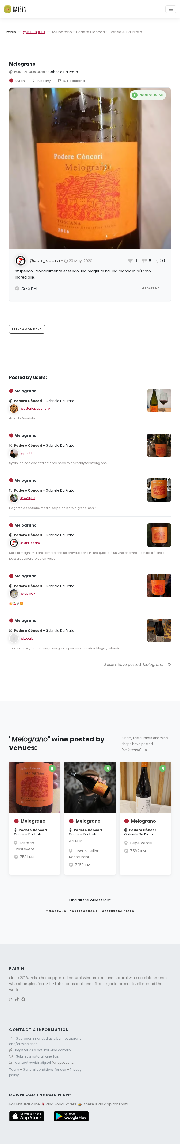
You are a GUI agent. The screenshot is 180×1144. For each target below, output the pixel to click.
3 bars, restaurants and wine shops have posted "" (145, 744)
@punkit (26, 453)
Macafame (151, 288)
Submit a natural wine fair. (37, 1056)
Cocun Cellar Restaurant (84, 854)
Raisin (11, 32)
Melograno (33, 821)
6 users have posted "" (134, 664)
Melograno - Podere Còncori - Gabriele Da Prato (90, 911)
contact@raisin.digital (33, 1062)
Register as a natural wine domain (43, 1050)
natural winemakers (87, 978)
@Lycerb (27, 638)
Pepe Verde (141, 843)
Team (14, 1069)
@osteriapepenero (35, 409)
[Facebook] (23, 999)
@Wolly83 (27, 498)
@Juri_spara (34, 31)
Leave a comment (27, 329)
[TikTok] (17, 999)
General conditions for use (45, 1069)
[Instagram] (10, 999)
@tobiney (27, 594)
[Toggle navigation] (170, 9)
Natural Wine (28, 1104)
